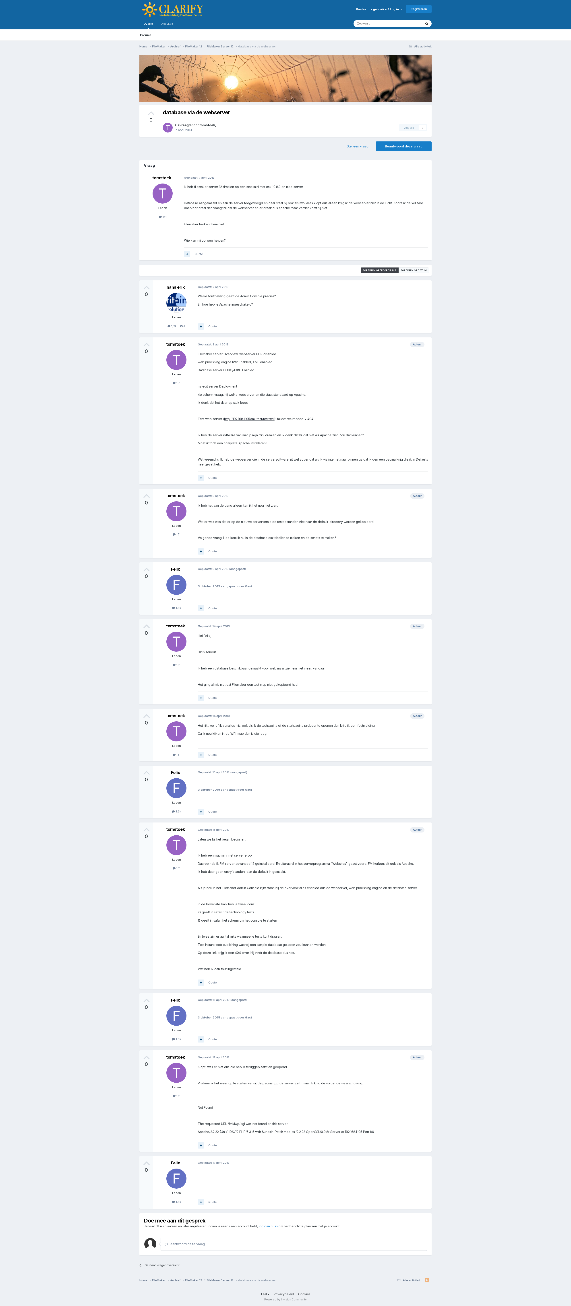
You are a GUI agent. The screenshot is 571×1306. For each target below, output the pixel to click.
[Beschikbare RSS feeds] (427, 1280)
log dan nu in (268, 1226)
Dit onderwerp (406, 23)
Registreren (419, 9)
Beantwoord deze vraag (403, 146)
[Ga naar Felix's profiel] (176, 585)
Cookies (304, 1294)
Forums (145, 35)
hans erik (176, 287)
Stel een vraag (357, 146)
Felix (175, 569)
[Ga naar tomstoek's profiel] (168, 128)
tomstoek (207, 125)
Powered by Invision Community (285, 1299)
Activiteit (167, 23)
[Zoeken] (427, 23)
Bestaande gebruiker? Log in (378, 9)
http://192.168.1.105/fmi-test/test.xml (249, 419)
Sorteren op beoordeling (379, 270)
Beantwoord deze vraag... (187, 1244)
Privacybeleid (284, 1294)
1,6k (178, 608)
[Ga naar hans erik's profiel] (176, 303)
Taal (264, 1294)
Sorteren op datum (414, 270)
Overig (148, 23)
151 (164, 216)
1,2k (173, 326)
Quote (198, 254)
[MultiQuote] (187, 254)
